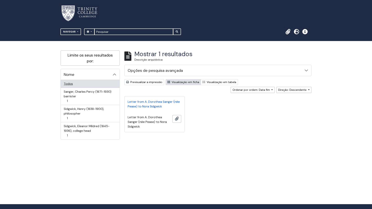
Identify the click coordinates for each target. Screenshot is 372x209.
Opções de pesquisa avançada (155, 70)
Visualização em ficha (185, 82)
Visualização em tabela (221, 82)
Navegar (70, 31)
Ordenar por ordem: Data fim (251, 90)
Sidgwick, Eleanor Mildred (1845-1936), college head (86, 130)
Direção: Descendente (292, 90)
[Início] (81, 13)
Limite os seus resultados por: (90, 58)
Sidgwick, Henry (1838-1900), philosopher (84, 113)
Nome (69, 74)
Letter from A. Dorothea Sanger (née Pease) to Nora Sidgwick (154, 104)
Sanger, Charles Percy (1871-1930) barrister (87, 96)
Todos (68, 84)
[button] (288, 31)
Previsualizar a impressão (146, 82)
